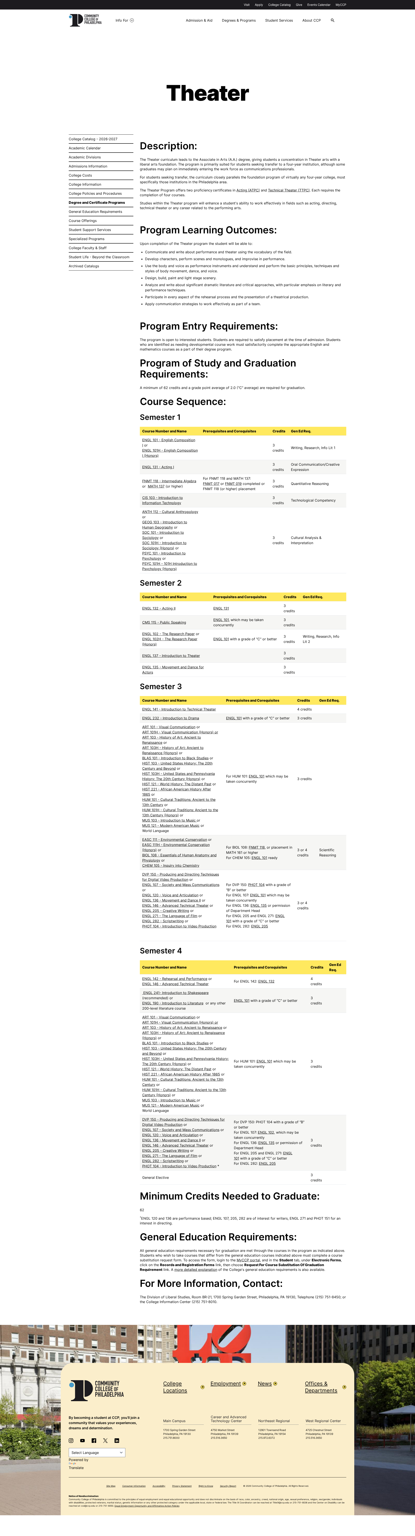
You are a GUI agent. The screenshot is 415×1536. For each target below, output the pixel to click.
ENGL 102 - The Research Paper (168, 634)
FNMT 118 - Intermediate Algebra (169, 481)
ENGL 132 (266, 981)
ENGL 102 (266, 1132)
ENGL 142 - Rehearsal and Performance (174, 979)
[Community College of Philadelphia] (85, 20)
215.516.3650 (219, 1437)
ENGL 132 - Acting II (159, 608)
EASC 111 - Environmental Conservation (174, 839)
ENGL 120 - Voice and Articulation (170, 895)
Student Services (279, 20)
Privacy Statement (182, 1486)
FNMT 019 (233, 483)
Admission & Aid (199, 20)
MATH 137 (156, 486)
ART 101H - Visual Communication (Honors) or (180, 732)
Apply (259, 4)
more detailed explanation (195, 1269)
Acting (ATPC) (248, 190)
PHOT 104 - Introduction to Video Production (179, 926)
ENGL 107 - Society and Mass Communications (180, 885)
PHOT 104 (256, 885)
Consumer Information (134, 1486)
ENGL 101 (221, 620)
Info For (122, 20)
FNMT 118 (257, 847)
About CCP (311, 20)
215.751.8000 (171, 1437)
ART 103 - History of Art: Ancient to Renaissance (182, 1027)
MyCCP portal (248, 1260)
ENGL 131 (221, 608)
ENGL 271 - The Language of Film (169, 916)
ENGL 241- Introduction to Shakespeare (175, 993)
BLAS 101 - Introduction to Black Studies (175, 758)
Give (299, 4)
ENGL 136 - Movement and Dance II (171, 900)
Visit (247, 4)
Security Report (228, 1486)
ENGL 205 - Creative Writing (165, 910)
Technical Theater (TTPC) (289, 190)
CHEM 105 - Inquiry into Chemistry (170, 865)
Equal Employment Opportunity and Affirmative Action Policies (147, 1505)
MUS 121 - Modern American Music (171, 825)
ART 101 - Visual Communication (168, 727)
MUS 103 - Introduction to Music (169, 820)
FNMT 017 (211, 483)
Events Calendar (318, 4)
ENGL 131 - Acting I (158, 467)
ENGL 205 (259, 926)
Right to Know (206, 1486)
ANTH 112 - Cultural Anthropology (170, 512)
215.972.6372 (266, 1437)
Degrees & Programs (239, 20)
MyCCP (341, 4)
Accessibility (159, 1486)
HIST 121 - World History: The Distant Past (176, 784)
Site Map (110, 1486)
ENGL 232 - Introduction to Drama (170, 718)
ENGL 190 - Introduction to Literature (172, 1003)
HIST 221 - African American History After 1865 (181, 1074)
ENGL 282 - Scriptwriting (163, 921)
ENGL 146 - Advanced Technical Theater (175, 905)
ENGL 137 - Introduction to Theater (171, 655)
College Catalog (279, 4)
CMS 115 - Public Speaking (164, 622)
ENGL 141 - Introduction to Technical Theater (179, 709)
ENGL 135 (259, 905)
